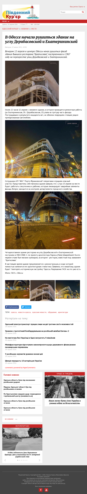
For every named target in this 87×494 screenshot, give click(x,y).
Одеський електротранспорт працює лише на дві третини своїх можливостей (39, 324)
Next (39, 460)
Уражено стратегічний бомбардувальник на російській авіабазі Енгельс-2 (37, 331)
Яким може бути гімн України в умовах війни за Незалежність (65, 402)
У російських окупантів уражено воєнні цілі (24, 354)
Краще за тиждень (65, 374)
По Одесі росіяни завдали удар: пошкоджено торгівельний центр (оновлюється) (22, 395)
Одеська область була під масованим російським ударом (19, 381)
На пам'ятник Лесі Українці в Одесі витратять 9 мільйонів (30, 338)
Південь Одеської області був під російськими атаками (17, 388)
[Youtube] (46, 490)
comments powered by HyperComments (20, 367)
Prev (5, 460)
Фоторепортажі (22, 426)
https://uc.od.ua (20, 12)
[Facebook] (40, 490)
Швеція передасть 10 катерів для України (23, 361)
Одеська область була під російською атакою (19, 402)
